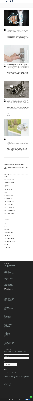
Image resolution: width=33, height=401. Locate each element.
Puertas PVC (6, 325)
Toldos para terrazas (7, 334)
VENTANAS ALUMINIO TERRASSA (8, 378)
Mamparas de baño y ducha (8, 310)
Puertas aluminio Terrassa (7, 317)
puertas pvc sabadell (7, 326)
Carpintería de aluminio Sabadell (8, 299)
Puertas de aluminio (7, 319)
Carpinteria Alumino (11, 142)
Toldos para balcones (7, 332)
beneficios (8, 66)
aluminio (24, 65)
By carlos (9, 100)
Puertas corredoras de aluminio (8, 318)
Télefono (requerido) (6, 356)
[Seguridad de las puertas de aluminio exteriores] (16, 54)
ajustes (23, 399)
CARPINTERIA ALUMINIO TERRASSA (8, 376)
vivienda (17, 68)
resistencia (8, 68)
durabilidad (21, 66)
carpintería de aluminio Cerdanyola (9, 298)
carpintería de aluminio (24, 376)
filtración (28, 66)
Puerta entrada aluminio (17, 31)
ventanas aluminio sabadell (8, 337)
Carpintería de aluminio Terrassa (8, 300)
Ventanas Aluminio (6, 336)
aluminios (26, 65)
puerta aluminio (8, 31)
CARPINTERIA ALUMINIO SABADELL (11, 375)
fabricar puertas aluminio (26, 30)
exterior (26, 66)
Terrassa (16, 377)
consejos (14, 66)
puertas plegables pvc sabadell (8, 323)
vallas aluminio (6, 335)
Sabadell (14, 377)
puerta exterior (22, 31)
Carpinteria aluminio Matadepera (21, 102)
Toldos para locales (7, 333)
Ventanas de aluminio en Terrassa (8, 343)
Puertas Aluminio (27, 67)
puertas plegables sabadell (8, 324)
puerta (12, 67)
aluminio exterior (22, 100)
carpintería (19, 376)
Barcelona (8, 101)
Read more (8, 115)
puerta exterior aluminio (20, 67)
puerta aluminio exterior (20, 142)
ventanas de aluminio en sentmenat (9, 342)
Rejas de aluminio (6, 327)
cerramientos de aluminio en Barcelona (9, 306)
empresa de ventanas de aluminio (8, 308)
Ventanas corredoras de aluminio (8, 341)
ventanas (20, 377)
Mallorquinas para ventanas (8, 309)
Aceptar (27, 399)
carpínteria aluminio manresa (8, 297)
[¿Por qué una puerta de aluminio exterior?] (16, 127)
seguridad (10, 68)
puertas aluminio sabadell (7, 316)
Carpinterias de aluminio (7, 302)
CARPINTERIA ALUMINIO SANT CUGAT (16, 103)
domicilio (19, 66)
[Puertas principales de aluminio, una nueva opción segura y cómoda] (16, 18)
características (11, 66)
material (8, 67)
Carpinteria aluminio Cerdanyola (13, 102)
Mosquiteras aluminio (7, 311)
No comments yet (19, 65)
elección (24, 66)
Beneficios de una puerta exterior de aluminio (16, 99)
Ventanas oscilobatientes (7, 345)
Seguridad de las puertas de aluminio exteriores (17, 64)
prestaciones (10, 67)
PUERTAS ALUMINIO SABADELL (20, 143)
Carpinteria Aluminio (17, 101)
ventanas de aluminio (15, 378)
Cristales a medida (6, 307)
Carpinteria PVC (6, 301)
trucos (12, 68)
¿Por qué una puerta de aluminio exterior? (16, 137)
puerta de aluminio (12, 31)
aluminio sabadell (26, 100)
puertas (10, 32)
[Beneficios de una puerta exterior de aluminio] (16, 89)
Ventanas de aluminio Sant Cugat (8, 344)
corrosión (16, 66)
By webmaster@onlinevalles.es (11, 30)
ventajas (15, 68)
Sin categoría (6, 328)
